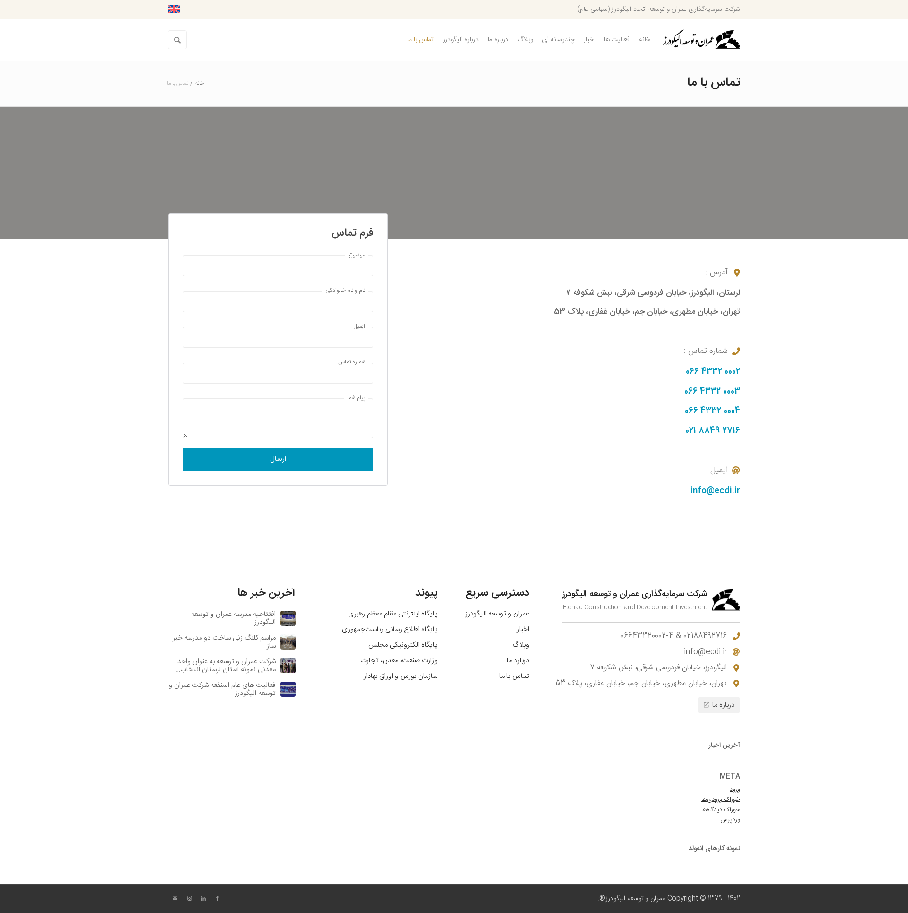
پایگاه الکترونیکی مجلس (402, 645)
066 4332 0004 (712, 411)
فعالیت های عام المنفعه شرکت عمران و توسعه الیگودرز (222, 689)
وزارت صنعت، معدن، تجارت (398, 661)
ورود (735, 789)
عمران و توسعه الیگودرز (497, 614)
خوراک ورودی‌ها (720, 799)
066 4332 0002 (713, 372)
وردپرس (730, 820)
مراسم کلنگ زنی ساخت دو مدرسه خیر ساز (224, 642)
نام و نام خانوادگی (345, 290)
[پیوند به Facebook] (217, 899)
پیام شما (356, 398)
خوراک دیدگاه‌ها (720, 810)
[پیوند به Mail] (175, 899)
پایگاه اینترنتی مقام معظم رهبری (392, 614)
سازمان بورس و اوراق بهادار (400, 676)
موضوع (357, 255)
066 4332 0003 (712, 392)
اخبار (523, 629)
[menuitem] (645, 39)
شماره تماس (351, 362)
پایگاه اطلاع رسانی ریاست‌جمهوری (389, 629)
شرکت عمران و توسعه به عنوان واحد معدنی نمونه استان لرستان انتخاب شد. (226, 669)
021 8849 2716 (712, 431)
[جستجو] (177, 39)
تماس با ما (713, 83)
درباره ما (518, 661)
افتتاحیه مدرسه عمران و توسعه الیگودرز (233, 618)
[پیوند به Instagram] (189, 899)
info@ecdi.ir (715, 491)
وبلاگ (521, 645)
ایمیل (359, 326)
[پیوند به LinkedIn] (203, 899)
